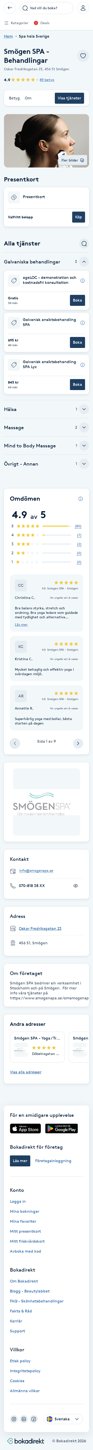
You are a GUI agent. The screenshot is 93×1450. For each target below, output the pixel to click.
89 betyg (47, 80)
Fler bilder (70, 160)
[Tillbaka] (10, 8)
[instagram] (14, 1419)
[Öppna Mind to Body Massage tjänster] (84, 446)
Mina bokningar (24, 1211)
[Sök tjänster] (84, 243)
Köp (78, 217)
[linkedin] (24, 1419)
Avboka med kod (25, 1251)
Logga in (18, 1201)
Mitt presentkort (25, 1231)
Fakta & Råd (21, 1311)
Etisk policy (20, 1361)
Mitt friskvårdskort (27, 1241)
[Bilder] (46, 802)
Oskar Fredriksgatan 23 (40, 928)
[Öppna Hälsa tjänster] (84, 409)
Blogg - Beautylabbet (30, 1291)
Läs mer (21, 624)
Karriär (16, 1321)
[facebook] (34, 1419)
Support (17, 1331)
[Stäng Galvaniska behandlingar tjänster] (84, 262)
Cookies (17, 1380)
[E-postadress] (48, 871)
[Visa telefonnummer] (75, 885)
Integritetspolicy (25, 1371)
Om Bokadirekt (24, 1281)
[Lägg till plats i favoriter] (83, 56)
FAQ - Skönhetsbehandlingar (36, 1301)
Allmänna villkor (25, 1390)
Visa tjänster (69, 98)
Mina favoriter (23, 1221)
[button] (46, 207)
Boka (77, 300)
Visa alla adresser (25, 1072)
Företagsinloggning (53, 1160)
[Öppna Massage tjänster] (84, 427)
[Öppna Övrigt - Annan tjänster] (84, 464)
